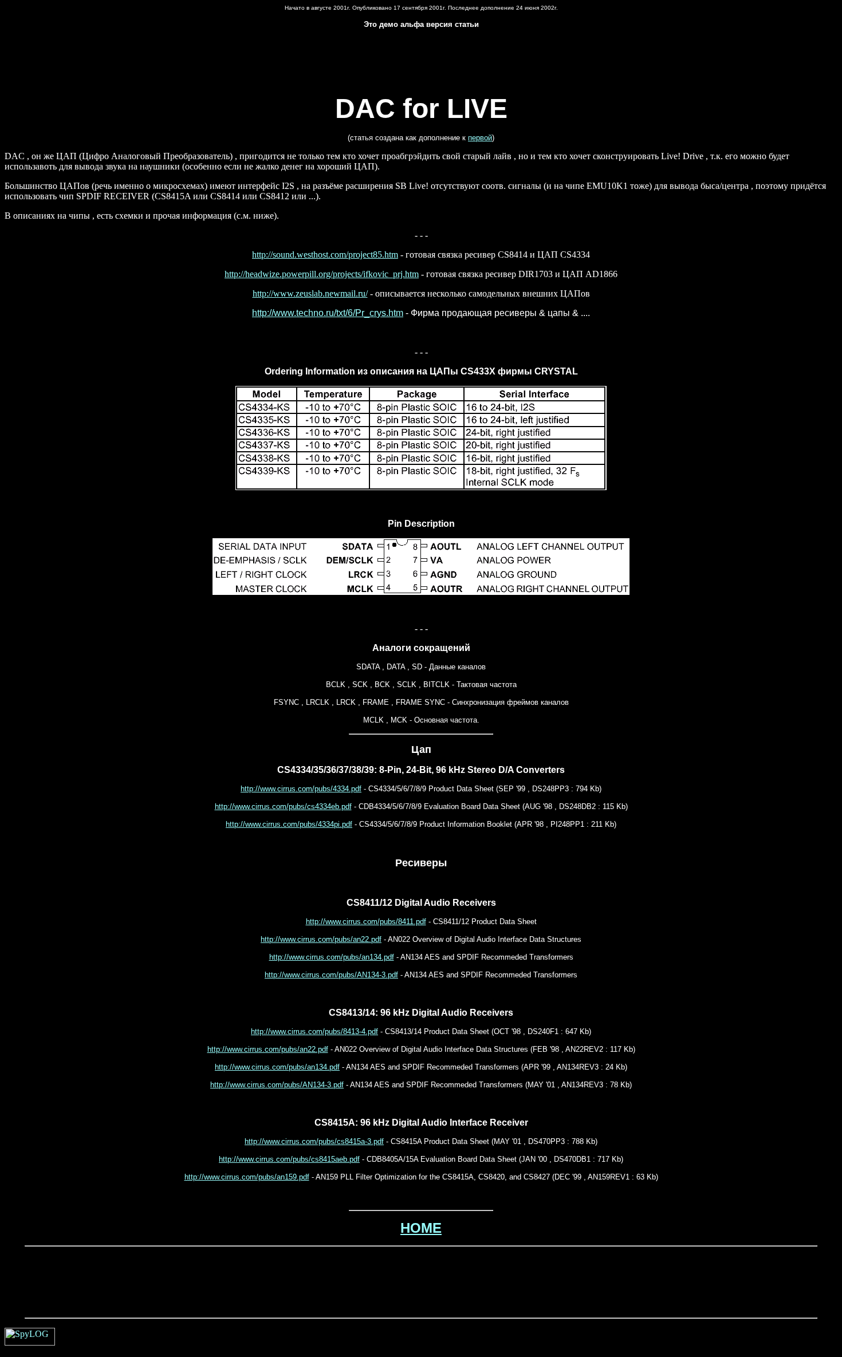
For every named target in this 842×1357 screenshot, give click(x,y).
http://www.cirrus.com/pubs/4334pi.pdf (289, 824)
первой (480, 137)
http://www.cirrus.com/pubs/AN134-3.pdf (331, 975)
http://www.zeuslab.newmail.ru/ (310, 293)
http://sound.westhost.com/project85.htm (325, 254)
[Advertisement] (421, 66)
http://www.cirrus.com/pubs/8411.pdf (366, 921)
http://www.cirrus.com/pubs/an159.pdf (246, 1177)
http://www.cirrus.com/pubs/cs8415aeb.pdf (289, 1159)
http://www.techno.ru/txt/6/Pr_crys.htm (327, 313)
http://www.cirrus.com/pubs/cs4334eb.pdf (283, 806)
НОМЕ (421, 1228)
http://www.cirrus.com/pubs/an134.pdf (331, 957)
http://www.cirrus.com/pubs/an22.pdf (321, 939)
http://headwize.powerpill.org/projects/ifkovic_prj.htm (322, 274)
